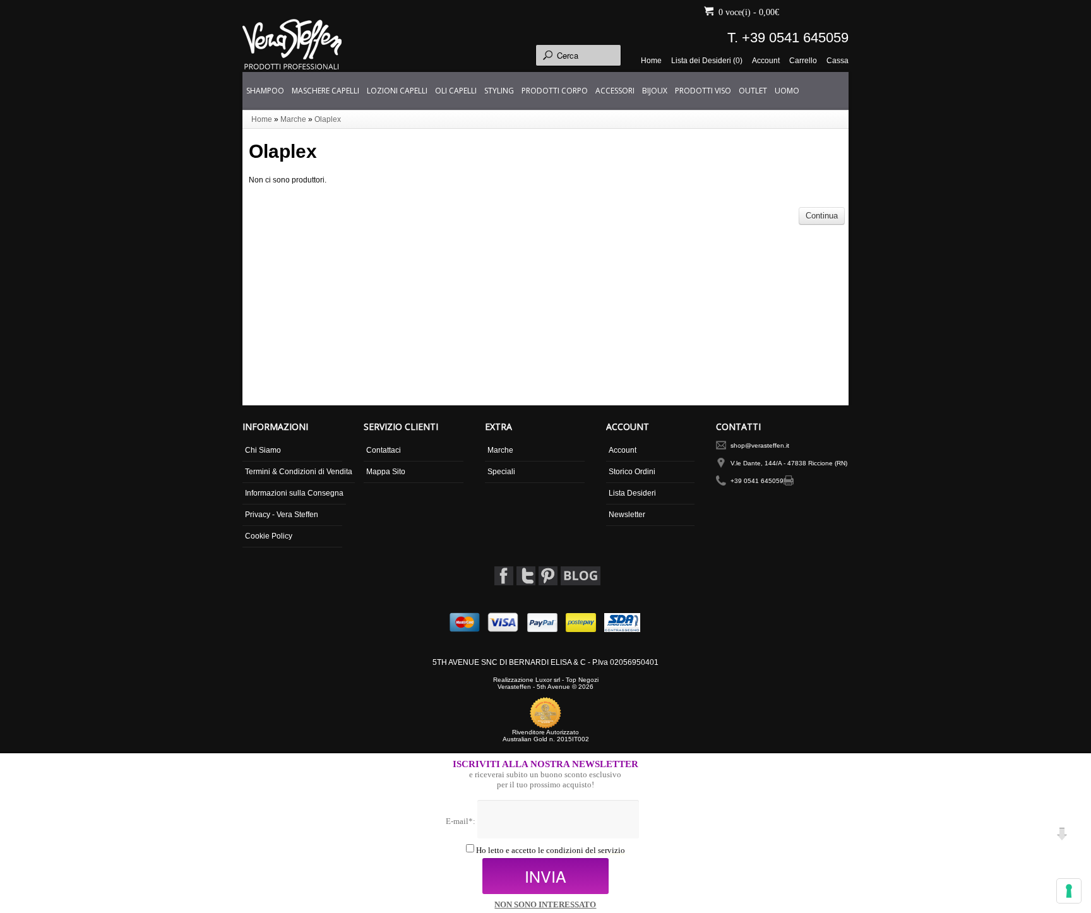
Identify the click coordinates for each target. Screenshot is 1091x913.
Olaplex (327, 119)
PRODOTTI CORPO (555, 90)
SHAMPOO (265, 90)
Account (766, 60)
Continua (822, 215)
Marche (293, 119)
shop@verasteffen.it (759, 445)
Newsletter (627, 514)
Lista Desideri (632, 493)
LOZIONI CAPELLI (397, 90)
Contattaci (383, 450)
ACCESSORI (615, 90)
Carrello (803, 60)
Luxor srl (547, 679)
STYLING (499, 90)
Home (651, 60)
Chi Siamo (263, 450)
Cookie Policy (268, 536)
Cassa (837, 60)
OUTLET (753, 90)
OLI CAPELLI (456, 90)
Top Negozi (582, 679)
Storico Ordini (632, 471)
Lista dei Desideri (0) (706, 60)
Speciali (501, 471)
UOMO (787, 90)
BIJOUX (654, 90)
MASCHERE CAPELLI (325, 90)
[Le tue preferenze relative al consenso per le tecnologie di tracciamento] (1069, 891)
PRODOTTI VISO (703, 90)
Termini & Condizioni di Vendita (298, 471)
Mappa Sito (385, 471)
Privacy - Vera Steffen (281, 514)
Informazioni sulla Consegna (294, 493)
